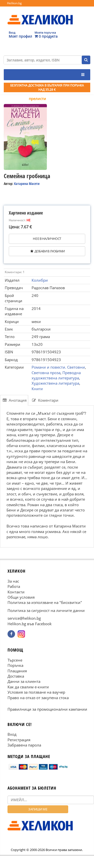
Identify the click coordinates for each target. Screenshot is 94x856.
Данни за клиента (24, 681)
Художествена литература (55, 383)
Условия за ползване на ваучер (36, 692)
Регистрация (19, 739)
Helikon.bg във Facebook (30, 623)
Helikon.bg (14, 3)
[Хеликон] (40, 15)
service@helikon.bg (24, 618)
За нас (13, 580)
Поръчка (15, 665)
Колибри (40, 280)
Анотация (17, 400)
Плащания (17, 670)
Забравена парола (24, 744)
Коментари (47, 400)
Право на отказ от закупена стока (38, 697)
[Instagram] (21, 634)
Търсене (15, 660)
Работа (14, 586)
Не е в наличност (47, 238)
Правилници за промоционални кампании (47, 709)
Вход (12, 734)
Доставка (16, 676)
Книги (37, 388)
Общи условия (21, 597)
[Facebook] (11, 634)
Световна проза (46, 372)
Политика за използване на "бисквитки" (45, 602)
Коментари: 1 (15, 272)
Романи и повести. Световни (58, 367)
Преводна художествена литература (56, 375)
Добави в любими (50, 251)
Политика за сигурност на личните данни (46, 610)
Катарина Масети (27, 183)
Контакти (16, 591)
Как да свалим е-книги (28, 686)
